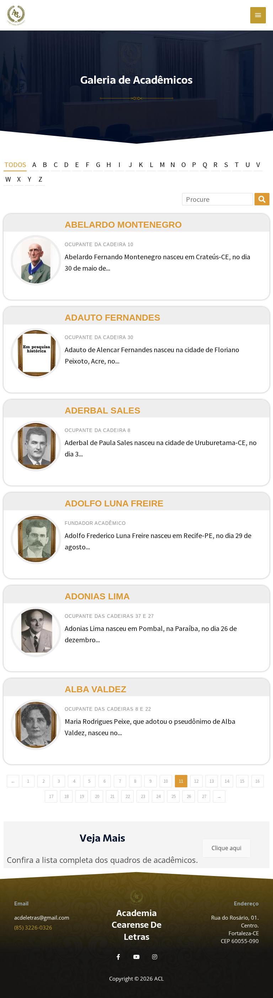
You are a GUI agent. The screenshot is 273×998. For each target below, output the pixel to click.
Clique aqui (226, 848)
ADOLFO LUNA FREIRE (114, 503)
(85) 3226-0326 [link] (33, 927)
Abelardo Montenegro (123, 224)
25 (173, 796)
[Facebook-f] (118, 957)
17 (51, 796)
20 (97, 796)
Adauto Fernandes (112, 317)
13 (211, 781)
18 (66, 796)
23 (143, 796)
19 (82, 796)
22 (127, 796)
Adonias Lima (97, 596)
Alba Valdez (95, 689)
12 (196, 781)
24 (158, 796)
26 (189, 796)
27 (204, 796)
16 (257, 781)
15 (242, 781)
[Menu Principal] (258, 15)
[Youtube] (136, 957)
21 (112, 796)
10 (166, 781)
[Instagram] (154, 957)
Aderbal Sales (102, 410)
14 (227, 781)
